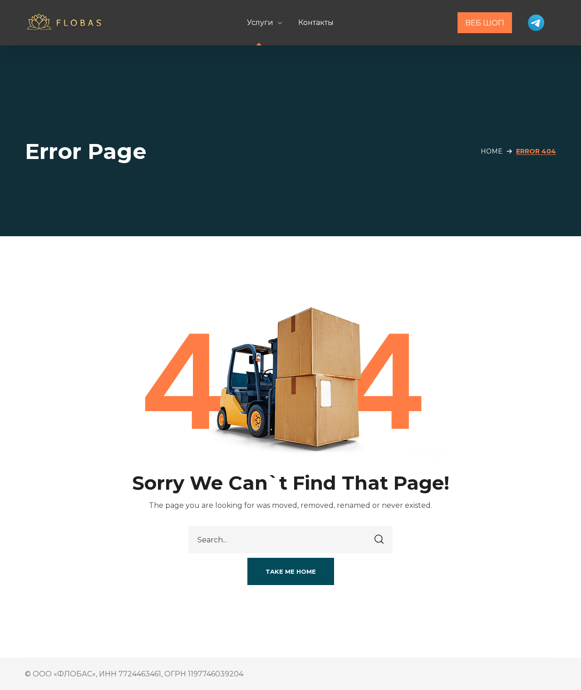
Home (491, 151)
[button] (290, 571)
